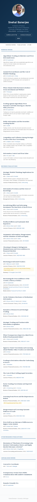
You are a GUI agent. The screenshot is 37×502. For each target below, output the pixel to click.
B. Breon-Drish (10, 226)
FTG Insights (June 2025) (14, 272)
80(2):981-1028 (20, 228)
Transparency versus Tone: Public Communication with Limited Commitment (17, 473)
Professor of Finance (18, 26)
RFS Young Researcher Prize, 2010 (12, 403)
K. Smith (8, 125)
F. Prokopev (9, 92)
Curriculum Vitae (11, 35)
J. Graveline (9, 364)
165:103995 (26, 241)
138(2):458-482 (27, 328)
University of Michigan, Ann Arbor (18, 29)
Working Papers (11, 45)
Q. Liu (7, 476)
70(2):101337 (29, 451)
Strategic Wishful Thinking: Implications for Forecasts (18, 173)
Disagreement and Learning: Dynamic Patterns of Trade (16, 410)
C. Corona (18, 388)
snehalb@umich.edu (23, 31)
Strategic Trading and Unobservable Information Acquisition (16, 323)
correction (6, 430)
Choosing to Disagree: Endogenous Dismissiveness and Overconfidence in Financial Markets (16, 249)
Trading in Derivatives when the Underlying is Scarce (18, 361)
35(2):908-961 (24, 316)
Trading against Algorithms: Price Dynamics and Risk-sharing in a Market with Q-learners (17, 105)
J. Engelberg (19, 449)
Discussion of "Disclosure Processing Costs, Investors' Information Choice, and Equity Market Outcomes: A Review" (18, 445)
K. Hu (7, 155)
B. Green (8, 352)
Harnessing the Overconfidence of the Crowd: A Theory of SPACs (16, 279)
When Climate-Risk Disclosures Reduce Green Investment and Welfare (16, 89)
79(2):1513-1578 (21, 266)
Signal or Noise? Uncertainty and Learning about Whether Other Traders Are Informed (18, 349)
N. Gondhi (8, 76)
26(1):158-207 (24, 390)
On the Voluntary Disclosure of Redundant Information (18, 298)
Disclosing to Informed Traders (14, 262)
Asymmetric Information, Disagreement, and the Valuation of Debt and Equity (17, 235)
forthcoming (25, 182)
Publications (21, 45)
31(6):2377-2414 (25, 341)
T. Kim (13, 155)
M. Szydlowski (9, 60)
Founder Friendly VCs (10, 483)
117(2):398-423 (26, 354)
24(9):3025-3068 (25, 400)
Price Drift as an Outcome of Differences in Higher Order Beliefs (18, 423)
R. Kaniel (16, 301)
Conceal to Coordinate (11, 464)
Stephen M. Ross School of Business (18, 27)
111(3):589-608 (26, 367)
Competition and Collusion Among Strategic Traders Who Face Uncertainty (18, 138)
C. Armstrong (9, 388)
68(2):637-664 (20, 377)
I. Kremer (24, 301)
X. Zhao (16, 76)
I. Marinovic (9, 264)
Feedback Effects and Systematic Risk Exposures (16, 223)
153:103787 (26, 285)
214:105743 (24, 303)
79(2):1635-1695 (21, 255)
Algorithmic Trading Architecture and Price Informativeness (18, 57)
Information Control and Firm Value (15, 153)
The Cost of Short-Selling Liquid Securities (17, 373)
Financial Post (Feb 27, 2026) (18, 290)
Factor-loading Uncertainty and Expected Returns (17, 385)
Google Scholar (25, 35)
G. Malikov (8, 141)
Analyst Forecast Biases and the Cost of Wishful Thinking (16, 73)
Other (29, 45)
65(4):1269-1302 (20, 416)
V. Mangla (14, 466)
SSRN (18, 38)
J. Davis (8, 176)
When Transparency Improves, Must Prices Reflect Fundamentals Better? (18, 336)
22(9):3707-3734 (25, 428)
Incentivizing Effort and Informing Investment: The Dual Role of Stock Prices (17, 206)
